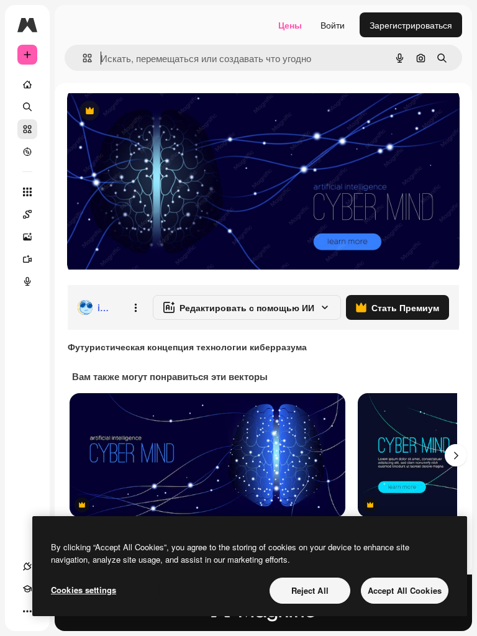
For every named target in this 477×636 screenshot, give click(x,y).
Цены (290, 25)
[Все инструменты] (27, 192)
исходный (150, 111)
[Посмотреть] (27, 151)
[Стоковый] (27, 129)
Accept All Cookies (405, 590)
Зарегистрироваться (411, 25)
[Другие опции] (135, 307)
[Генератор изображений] (27, 237)
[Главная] (27, 84)
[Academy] (27, 589)
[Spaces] (27, 214)
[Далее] (456, 455)
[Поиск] (27, 107)
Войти (332, 25)
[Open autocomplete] (82, 58)
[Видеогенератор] (27, 259)
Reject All (310, 590)
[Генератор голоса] (27, 281)
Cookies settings (83, 590)
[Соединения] (27, 566)
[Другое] (27, 611)
